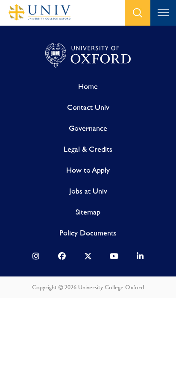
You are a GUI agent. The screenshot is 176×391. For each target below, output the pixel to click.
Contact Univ (88, 107)
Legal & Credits (88, 148)
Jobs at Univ (88, 190)
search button (137, 13)
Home (88, 86)
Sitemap (88, 211)
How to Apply (88, 169)
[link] (35, 258)
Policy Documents (88, 232)
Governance (88, 127)
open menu (163, 13)
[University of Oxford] (88, 55)
